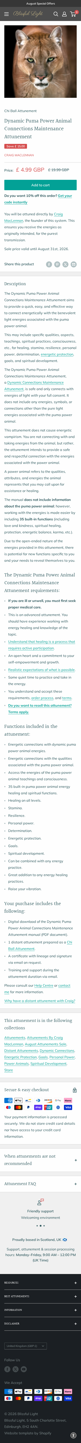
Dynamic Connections (57, 1050)
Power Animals (16, 1063)
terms (66, 698)
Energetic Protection (20, 1057)
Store (8, 1070)
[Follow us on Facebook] (7, 1369)
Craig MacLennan (19, 155)
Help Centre (43, 985)
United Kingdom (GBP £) (22, 1346)
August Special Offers (40, 3)
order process (42, 698)
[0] (73, 14)
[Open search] (56, 14)
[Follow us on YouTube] (24, 1369)
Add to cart (40, 185)
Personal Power (62, 1057)
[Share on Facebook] (49, 264)
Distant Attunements (21, 1050)
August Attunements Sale (45, 1044)
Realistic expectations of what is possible (41, 670)
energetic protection (57, 354)
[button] (73, 1435)
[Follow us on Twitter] (16, 1369)
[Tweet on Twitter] (65, 264)
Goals (43, 1057)
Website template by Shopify (27, 1433)
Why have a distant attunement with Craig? (39, 1001)
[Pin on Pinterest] (57, 264)
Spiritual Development (48, 1063)
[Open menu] (6, 14)
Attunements (14, 1037)
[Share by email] (74, 264)
